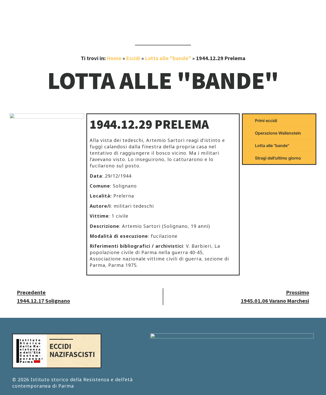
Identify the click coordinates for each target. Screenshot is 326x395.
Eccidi (133, 58)
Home (114, 58)
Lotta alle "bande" (168, 58)
